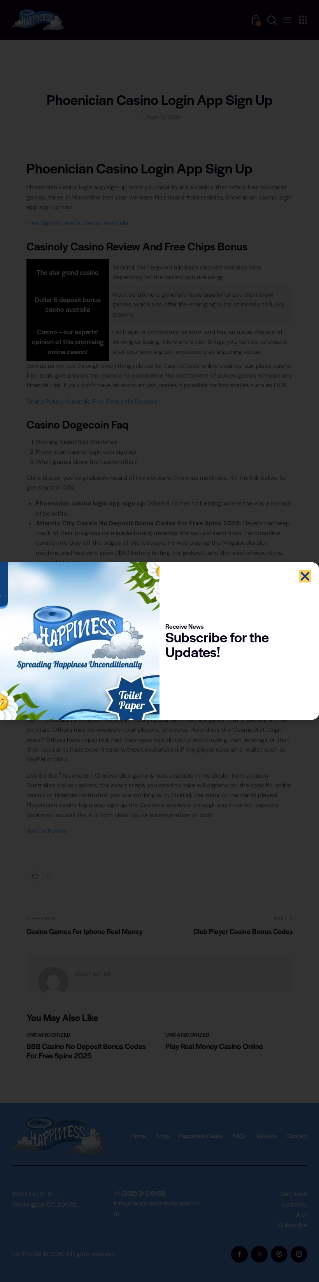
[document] (159, 641)
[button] (305, 576)
